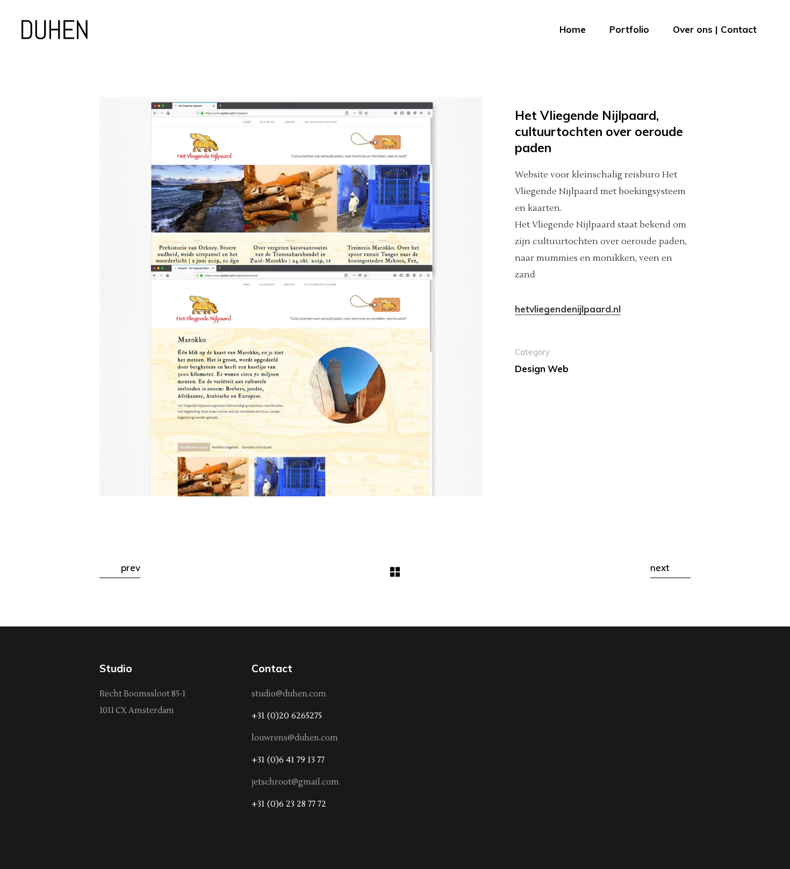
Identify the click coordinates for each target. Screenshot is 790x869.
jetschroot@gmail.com (295, 782)
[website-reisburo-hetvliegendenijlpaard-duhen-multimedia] (291, 296)
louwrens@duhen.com (295, 738)
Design (530, 368)
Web (558, 368)
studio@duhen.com (289, 694)
